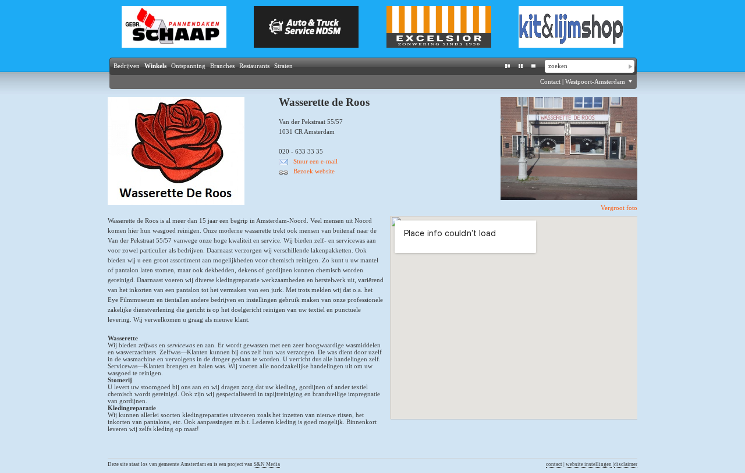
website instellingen (589, 464)
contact (554, 464)
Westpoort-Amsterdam (596, 81)
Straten (283, 65)
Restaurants (254, 65)
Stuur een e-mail (315, 161)
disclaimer (625, 464)
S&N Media (267, 464)
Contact (550, 81)
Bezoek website (314, 171)
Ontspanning (188, 65)
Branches (222, 65)
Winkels (155, 65)
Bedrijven (126, 65)
